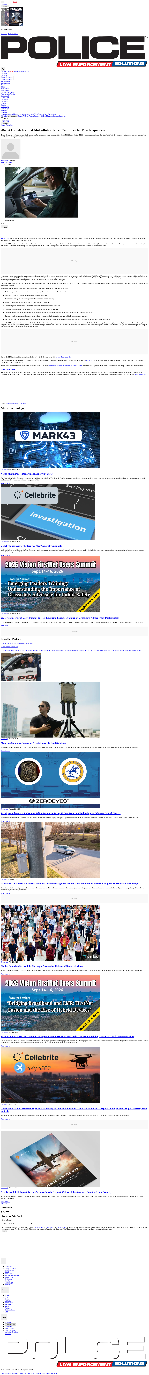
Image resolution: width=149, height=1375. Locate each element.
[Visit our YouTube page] (8, 1212)
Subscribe (4, 34)
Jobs (54, 114)
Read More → (5, 483)
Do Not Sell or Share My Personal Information (42, 1373)
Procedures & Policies (8, 92)
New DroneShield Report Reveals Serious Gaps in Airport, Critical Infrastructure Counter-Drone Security (56, 1192)
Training (3, 103)
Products (41, 114)
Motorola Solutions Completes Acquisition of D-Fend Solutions (33, 743)
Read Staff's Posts (6, 162)
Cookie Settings (12, 116)
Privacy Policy (5, 1373)
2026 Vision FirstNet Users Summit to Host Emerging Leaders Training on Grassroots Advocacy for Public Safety (60, 617)
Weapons (4, 110)
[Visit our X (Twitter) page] (4, 1212)
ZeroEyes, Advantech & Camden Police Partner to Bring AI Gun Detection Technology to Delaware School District (61, 813)
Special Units (5, 96)
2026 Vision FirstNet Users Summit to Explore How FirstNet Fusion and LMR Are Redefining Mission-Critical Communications (67, 1036)
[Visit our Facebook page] (2, 1212)
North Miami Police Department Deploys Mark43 (27, 473)
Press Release (29, 116)
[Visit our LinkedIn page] (6, 1212)
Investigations (5, 81)
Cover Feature (8, 2)
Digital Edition (13, 34)
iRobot (7, 403)
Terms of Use (14, 1373)
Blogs (11, 114)
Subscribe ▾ (5, 6)
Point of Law (5, 88)
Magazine (16, 114)
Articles (19, 2)
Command (4, 73)
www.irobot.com (140, 374)
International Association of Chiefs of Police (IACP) (65, 366)
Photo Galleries (48, 114)
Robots (12, 403)
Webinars (29, 2)
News (15, 2)
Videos (24, 2)
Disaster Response (7, 77)
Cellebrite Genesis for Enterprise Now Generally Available (31, 546)
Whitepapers (24, 114)
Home (3, 125)
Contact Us (21, 116)
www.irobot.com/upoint (63, 357)
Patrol (3, 85)
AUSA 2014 (90, 360)
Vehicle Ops (5, 107)
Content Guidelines (40, 116)
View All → (5, 1203)
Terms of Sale (23, 1373)
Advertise (4, 116)
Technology (4, 99)
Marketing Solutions (52, 116)
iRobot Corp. (5, 238)
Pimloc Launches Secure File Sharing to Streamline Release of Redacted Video (42, 966)
